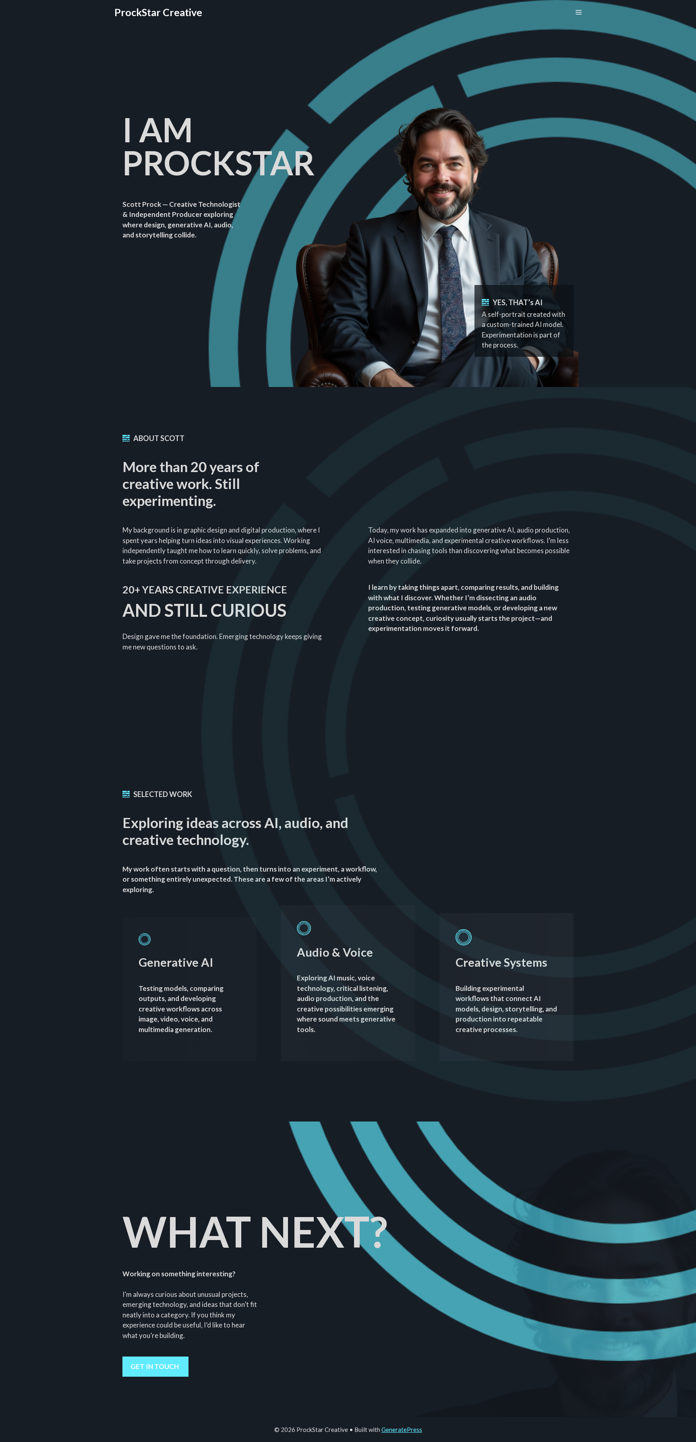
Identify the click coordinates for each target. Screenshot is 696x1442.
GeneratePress (401, 1429)
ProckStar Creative (158, 12)
